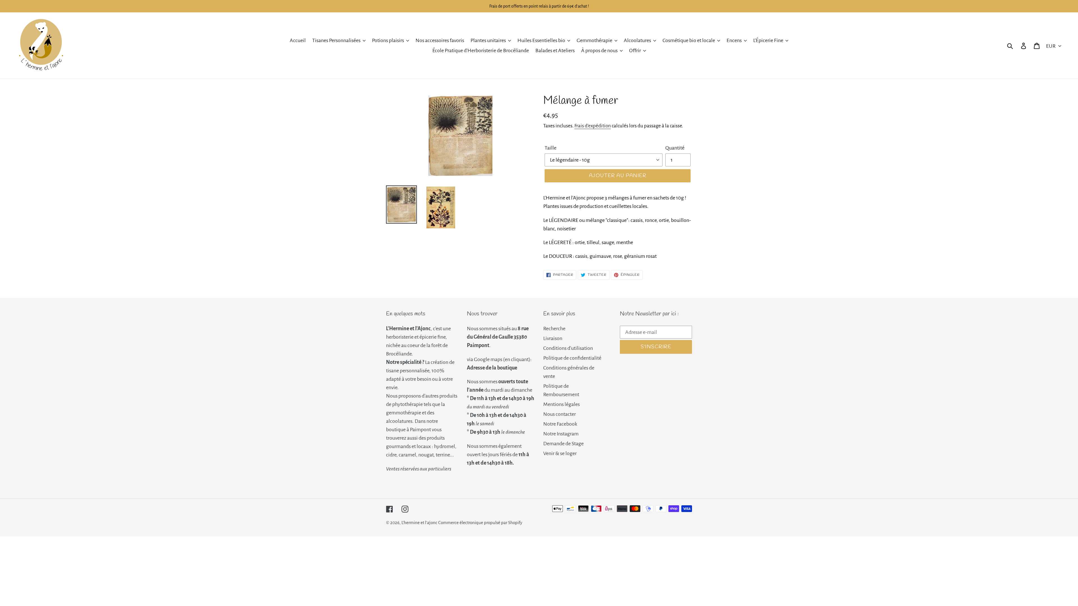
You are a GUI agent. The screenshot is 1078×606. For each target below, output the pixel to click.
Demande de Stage (563, 443)
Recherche (554, 328)
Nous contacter (559, 414)
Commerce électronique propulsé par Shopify (480, 522)
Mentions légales (561, 404)
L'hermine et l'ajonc (419, 522)
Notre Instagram (561, 434)
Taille (550, 148)
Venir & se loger (560, 453)
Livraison (552, 338)
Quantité (674, 148)
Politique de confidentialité (572, 358)
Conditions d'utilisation (568, 348)
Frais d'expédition (592, 125)
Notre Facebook (560, 424)
